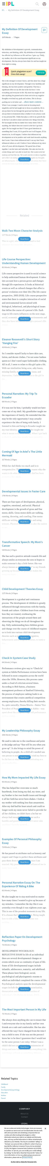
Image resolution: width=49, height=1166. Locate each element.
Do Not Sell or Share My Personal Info (24, 1162)
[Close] (45, 1128)
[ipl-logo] (10, 5)
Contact (24, 1117)
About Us (24, 1113)
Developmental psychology (10, 1090)
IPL (3, 10)
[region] (24, 1145)
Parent (3, 1098)
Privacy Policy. (27, 1157)
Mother (3, 1095)
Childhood (4, 1084)
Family (3, 1087)
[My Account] (45, 4)
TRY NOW (40, 73)
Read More (24, 239)
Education (4, 1093)
